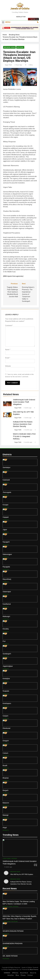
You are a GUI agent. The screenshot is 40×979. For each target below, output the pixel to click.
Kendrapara (7, 703)
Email (7, 358)
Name (7, 349)
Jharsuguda (7, 492)
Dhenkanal (6, 728)
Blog (17, 975)
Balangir (6, 815)
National (20, 47)
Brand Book (24, 973)
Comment (9, 325)
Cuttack (5, 753)
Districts (6, 470)
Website (8, 366)
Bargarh (5, 790)
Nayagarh (6, 542)
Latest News (7, 858)
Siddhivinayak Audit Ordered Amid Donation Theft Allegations (24, 402)
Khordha (6, 629)
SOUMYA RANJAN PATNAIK (13, 931)
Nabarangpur (7, 554)
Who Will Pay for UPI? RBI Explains (21, 874)
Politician (14, 921)
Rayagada (6, 567)
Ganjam (5, 716)
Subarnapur (7, 591)
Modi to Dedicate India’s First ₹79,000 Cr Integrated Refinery (24, 436)
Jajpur (5, 529)
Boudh (5, 765)
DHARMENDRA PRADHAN (12, 943)
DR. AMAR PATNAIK (10, 956)
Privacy (23, 975)
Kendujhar (6, 678)
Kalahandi (6, 480)
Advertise (10, 975)
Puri (4, 641)
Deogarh (6, 741)
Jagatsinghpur (8, 666)
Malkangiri (6, 616)
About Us (33, 973)
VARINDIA (7, 973)
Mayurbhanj (7, 579)
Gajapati (6, 517)
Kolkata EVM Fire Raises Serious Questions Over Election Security (22, 424)
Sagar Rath (8, 65)
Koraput (5, 505)
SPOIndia (15, 973)
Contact (30, 975)
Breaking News (9, 47)
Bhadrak (6, 778)
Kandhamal (7, 604)
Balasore (6, 803)
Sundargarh (7, 654)
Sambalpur (6, 467)
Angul (5, 827)
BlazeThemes (34, 969)
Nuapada (6, 691)
